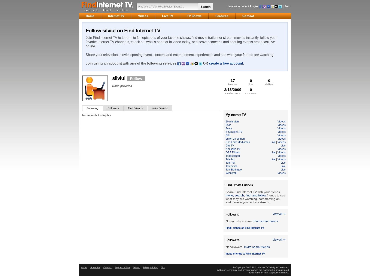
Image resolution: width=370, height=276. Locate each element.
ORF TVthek (233, 152)
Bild (228, 135)
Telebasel (231, 166)
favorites (232, 82)
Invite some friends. (257, 247)
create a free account (226, 63)
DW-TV (230, 145)
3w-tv (229, 128)
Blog (163, 267)
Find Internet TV (107, 6)
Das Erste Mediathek (238, 142)
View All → (279, 214)
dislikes (269, 82)
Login (254, 6)
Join (287, 6)
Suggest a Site (122, 267)
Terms (136, 267)
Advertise (95, 267)
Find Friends (135, 108)
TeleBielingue (234, 169)
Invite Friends (159, 108)
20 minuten (232, 121)
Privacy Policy (150, 267)
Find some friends (266, 221)
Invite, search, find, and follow (246, 195)
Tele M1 (230, 159)
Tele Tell (230, 162)
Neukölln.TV (233, 149)
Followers (113, 108)
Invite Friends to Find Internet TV (245, 253)
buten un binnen (235, 138)
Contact (107, 267)
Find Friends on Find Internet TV (245, 227)
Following (92, 108)
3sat (228, 125)
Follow (136, 79)
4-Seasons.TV (234, 131)
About (84, 267)
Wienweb (231, 173)
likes (251, 82)
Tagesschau (233, 155)
